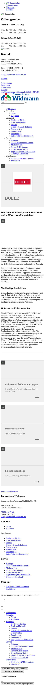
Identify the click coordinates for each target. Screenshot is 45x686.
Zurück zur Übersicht (9, 491)
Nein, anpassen (21, 669)
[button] (2, 105)
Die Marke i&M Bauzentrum (22, 158)
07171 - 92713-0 (32, 92)
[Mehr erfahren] (37, 397)
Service (9, 642)
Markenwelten (16, 145)
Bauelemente (16, 131)
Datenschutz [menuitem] (6, 87)
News (13, 113)
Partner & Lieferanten (19, 147)
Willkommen (11, 109)
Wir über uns (11, 660)
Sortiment (10, 622)
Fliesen (14, 125)
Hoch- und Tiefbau (18, 120)
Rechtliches (15, 160)
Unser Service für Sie (19, 149)
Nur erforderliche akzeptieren (12, 671)
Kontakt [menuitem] (4, 90)
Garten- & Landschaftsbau (21, 127)
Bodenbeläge (16, 134)
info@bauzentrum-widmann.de (13, 74)
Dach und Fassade (18, 122)
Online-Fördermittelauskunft (22, 142)
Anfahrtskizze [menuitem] (6, 83)
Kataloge (14, 140)
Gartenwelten (16, 129)
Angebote (15, 116)
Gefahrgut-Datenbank (19, 154)
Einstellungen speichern (24, 684)
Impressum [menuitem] (5, 85)
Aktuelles (10, 615)
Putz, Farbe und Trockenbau (22, 136)
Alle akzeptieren (8, 669)
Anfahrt (4, 79)
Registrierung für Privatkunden (23, 151)
